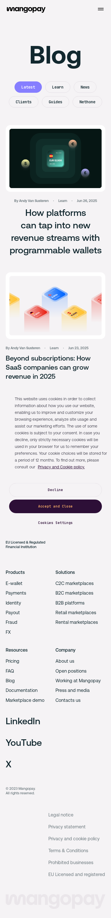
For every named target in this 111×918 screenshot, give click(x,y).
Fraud (11, 622)
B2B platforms (70, 603)
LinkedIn (23, 721)
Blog (10, 680)
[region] (55, 459)
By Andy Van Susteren (31, 201)
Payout (13, 612)
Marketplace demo (25, 700)
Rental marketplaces (77, 622)
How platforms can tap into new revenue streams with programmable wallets (56, 231)
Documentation (22, 690)
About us (65, 661)
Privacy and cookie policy (74, 838)
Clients (24, 101)
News (85, 87)
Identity (13, 603)
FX (8, 632)
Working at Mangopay (78, 680)
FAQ (10, 671)
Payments (16, 593)
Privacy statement (67, 826)
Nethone (87, 101)
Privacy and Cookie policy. (61, 467)
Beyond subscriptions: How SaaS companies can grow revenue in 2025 (48, 367)
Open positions (71, 671)
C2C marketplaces (75, 583)
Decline (55, 490)
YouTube (24, 742)
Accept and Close (55, 506)
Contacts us (68, 700)
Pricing (12, 661)
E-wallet (14, 583)
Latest (28, 87)
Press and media (73, 690)
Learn (57, 87)
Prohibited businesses (70, 862)
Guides (55, 101)
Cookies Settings (55, 523)
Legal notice (60, 815)
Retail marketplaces (76, 612)
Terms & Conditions (68, 850)
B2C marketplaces (74, 593)
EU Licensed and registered (76, 874)
